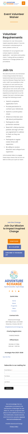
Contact (14, 311)
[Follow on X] (15, 291)
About (14, 303)
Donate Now (14, 241)
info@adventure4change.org (14, 327)
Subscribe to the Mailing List (13, 254)
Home (14, 301)
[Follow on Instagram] (12, 291)
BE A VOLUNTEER (14, 247)
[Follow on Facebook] (9, 291)
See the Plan (6, 357)
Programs (14, 306)
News (14, 308)
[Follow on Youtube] (18, 291)
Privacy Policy (14, 427)
